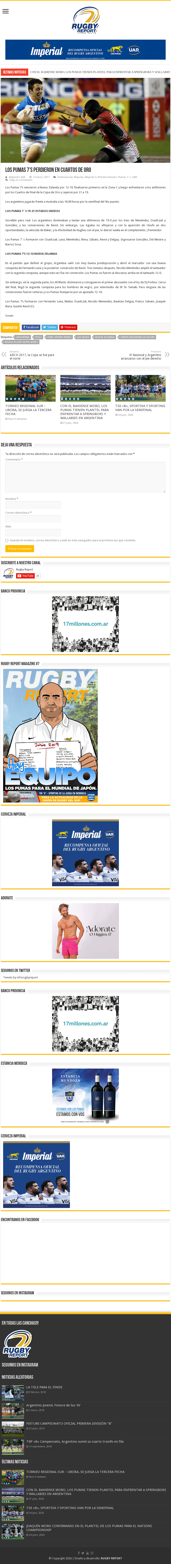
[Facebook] (78, 1553)
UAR (134, 177)
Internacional (65, 177)
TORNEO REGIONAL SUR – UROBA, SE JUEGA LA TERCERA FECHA (28, 410)
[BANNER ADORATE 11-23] (85, 931)
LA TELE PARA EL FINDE (44, 1387)
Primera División (107, 177)
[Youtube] (87, 1553)
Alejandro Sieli (17, 177)
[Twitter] (83, 1553)
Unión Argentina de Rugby (137, 337)
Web (8, 526)
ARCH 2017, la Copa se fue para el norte (32, 355)
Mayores (78, 177)
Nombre (11, 499)
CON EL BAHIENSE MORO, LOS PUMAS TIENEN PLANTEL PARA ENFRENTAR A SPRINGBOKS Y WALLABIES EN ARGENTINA (84, 412)
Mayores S (90, 177)
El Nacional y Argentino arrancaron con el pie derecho (141, 355)
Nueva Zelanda (104, 337)
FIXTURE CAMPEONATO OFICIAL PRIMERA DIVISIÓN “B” (69, 1423)
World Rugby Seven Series (21, 342)
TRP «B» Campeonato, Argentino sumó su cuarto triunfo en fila (75, 1442)
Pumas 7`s (124, 177)
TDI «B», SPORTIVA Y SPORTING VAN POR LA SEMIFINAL (67, 72)
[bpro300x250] (85, 624)
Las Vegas (83, 337)
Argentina (22, 337)
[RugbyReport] (85, 49)
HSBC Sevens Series (59, 337)
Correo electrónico (18, 512)
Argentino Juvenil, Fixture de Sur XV (53, 1405)
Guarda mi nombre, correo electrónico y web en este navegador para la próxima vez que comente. (73, 540)
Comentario (14, 459)
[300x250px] (85, 1096)
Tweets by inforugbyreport (20, 977)
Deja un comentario (21, 180)
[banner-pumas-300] (85, 852)
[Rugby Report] (85, 19)
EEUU (38, 337)
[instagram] (92, 1553)
